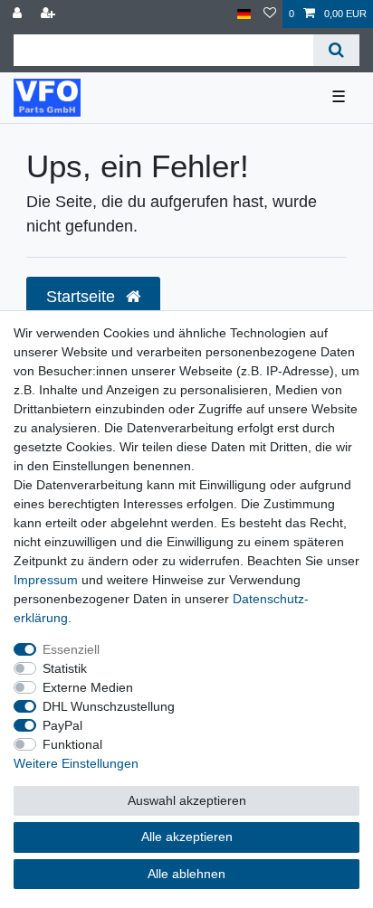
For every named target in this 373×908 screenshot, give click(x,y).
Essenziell (71, 649)
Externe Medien (88, 687)
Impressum (46, 579)
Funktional (72, 744)
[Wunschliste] (269, 14)
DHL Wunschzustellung (109, 706)
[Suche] (336, 50)
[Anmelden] (19, 14)
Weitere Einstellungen (76, 763)
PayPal (62, 725)
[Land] (244, 14)
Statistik (65, 668)
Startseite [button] (83, 297)
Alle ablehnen (186, 873)
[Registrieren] (49, 14)
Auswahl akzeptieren (187, 800)
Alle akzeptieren (187, 836)
